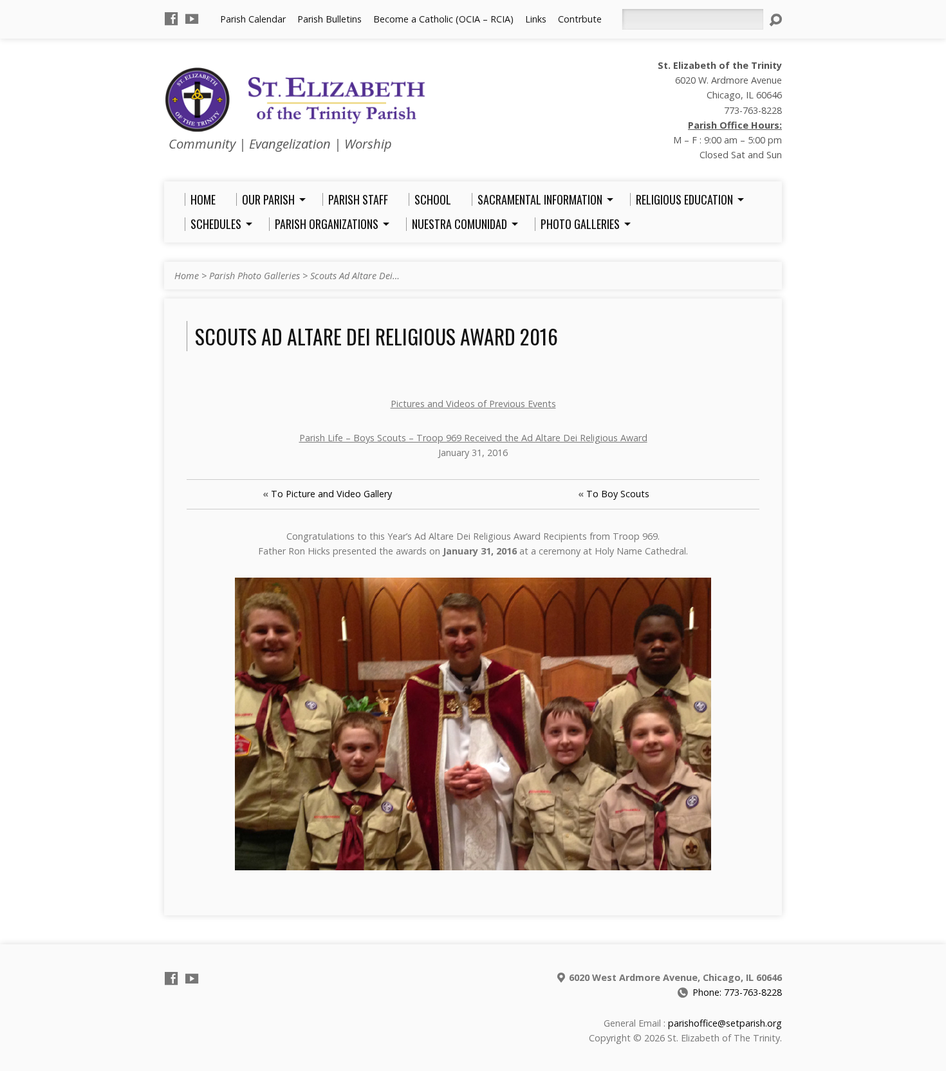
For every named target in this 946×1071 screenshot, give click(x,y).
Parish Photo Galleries (254, 276)
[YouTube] (191, 18)
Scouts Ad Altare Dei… (355, 276)
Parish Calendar (253, 19)
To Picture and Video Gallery (331, 494)
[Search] (775, 20)
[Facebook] (171, 18)
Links (535, 19)
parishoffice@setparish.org (725, 1023)
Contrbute (580, 19)
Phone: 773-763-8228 (737, 992)
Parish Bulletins (329, 19)
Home (186, 276)
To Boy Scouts (617, 494)
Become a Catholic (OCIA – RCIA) (443, 19)
